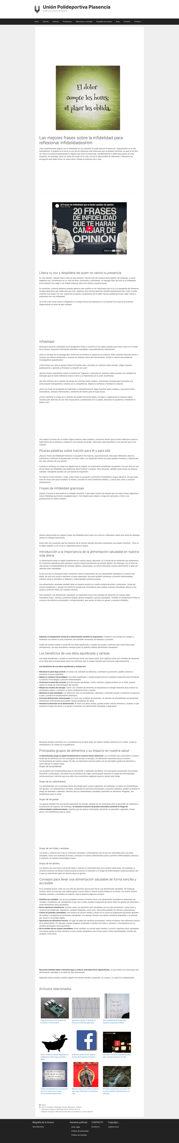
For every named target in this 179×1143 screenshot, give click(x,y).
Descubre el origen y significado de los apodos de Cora (61, 1109)
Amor (43, 1107)
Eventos (56, 22)
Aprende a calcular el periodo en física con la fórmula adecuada (84, 1021)
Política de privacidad (79, 1131)
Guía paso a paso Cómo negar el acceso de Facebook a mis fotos (84, 1056)
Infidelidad (57, 1107)
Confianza (49, 1107)
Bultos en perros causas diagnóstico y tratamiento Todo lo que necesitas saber (55, 1057)
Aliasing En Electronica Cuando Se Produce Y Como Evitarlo (53, 1021)
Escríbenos (96, 1127)
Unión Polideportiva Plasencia (76, 7)
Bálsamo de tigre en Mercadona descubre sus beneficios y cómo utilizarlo (67, 1111)
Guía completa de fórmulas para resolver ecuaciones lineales (114, 1021)
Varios (44, 1105)
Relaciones (71, 1107)
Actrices (46, 22)
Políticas (137, 22)
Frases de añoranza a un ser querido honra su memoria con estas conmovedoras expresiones (54, 1091)
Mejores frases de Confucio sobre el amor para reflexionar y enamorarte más (85, 1091)
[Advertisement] (89, 49)
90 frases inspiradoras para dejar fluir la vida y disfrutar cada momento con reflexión (116, 1091)
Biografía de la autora (104, 22)
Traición (78, 1107)
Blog (117, 22)
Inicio (37, 22)
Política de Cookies (79, 1135)
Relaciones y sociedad (84, 22)
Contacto (127, 22)
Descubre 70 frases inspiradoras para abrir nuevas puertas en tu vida (117, 1056)
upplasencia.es (113, 1127)
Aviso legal (75, 1127)
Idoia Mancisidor (38, 1127)
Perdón (64, 1107)
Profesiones (67, 22)
